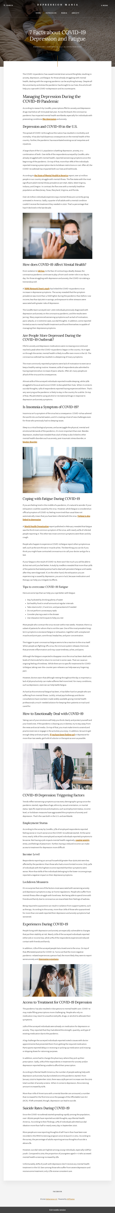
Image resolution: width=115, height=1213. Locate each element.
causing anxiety (82, 840)
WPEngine (71, 1199)
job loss (41, 271)
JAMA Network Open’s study (37, 289)
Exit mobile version (57, 1210)
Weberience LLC (51, 1199)
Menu (105, 5)
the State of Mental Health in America (51, 175)
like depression (49, 119)
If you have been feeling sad (62, 735)
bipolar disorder (30, 442)
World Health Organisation (36, 526)
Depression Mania (58, 4)
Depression (39, 47)
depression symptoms (49, 959)
